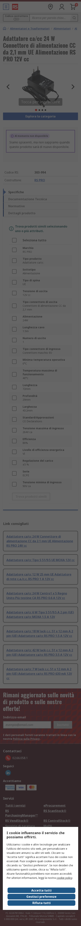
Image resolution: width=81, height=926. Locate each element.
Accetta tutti (41, 890)
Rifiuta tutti (41, 903)
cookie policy (64, 878)
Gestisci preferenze (41, 897)
